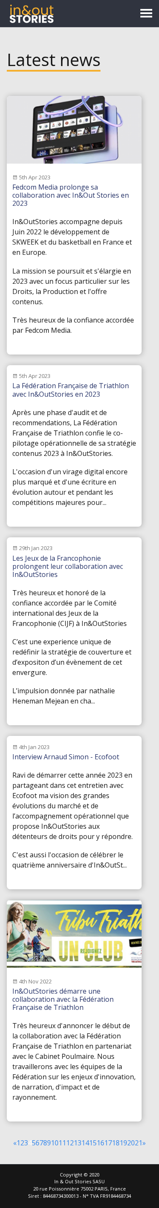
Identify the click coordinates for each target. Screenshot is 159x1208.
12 (70, 1142)
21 (138, 1142)
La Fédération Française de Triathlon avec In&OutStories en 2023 (70, 389)
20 (131, 1142)
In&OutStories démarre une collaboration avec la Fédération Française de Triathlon (63, 999)
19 (123, 1142)
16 (100, 1142)
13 (77, 1142)
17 (108, 1142)
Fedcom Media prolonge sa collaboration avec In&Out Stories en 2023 (70, 195)
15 (93, 1142)
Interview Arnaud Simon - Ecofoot (65, 756)
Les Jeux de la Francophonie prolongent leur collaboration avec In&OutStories (67, 566)
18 (116, 1142)
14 (85, 1142)
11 (62, 1142)
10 (55, 1142)
